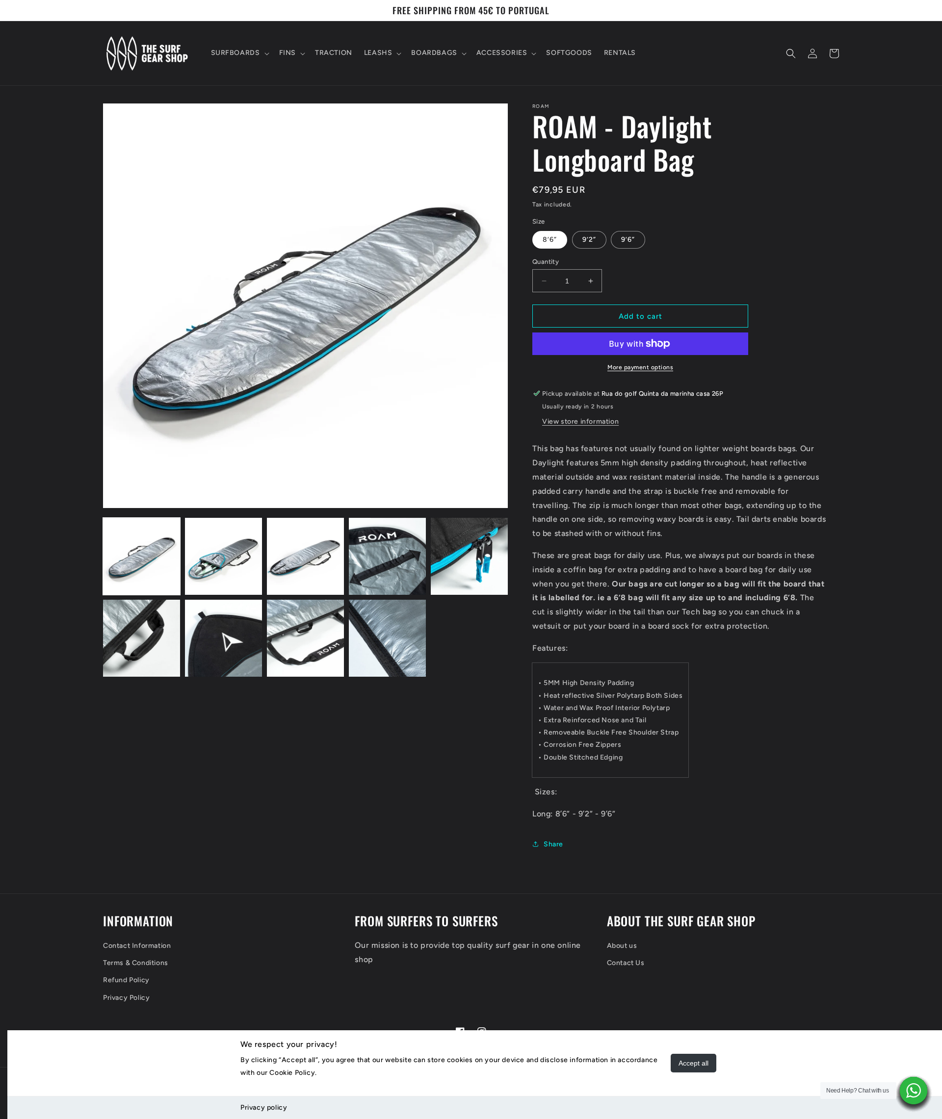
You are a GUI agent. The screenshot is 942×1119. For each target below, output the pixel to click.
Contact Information (137, 945)
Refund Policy (126, 980)
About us (622, 945)
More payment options (640, 367)
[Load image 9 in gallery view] (387, 638)
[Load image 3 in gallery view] (305, 556)
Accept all (693, 1063)
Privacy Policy (126, 997)
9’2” (589, 239)
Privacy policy (263, 1107)
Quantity (545, 261)
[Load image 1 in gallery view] (141, 556)
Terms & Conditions (135, 963)
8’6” (550, 239)
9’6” (628, 239)
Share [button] (553, 844)
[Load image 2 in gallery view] (223, 556)
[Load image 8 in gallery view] (305, 638)
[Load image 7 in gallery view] (223, 638)
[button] (239, 53)
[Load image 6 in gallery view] (141, 638)
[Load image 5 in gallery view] (469, 556)
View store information (580, 421)
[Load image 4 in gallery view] (387, 556)
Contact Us (626, 963)
